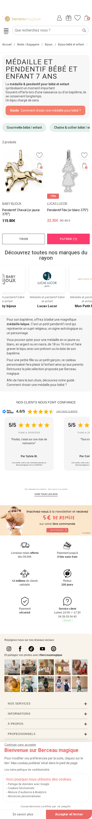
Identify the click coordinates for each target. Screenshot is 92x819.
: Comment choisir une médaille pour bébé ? (45, 110)
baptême (26, 319)
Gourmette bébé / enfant (24, 127)
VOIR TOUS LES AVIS (46, 494)
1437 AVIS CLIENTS (66, 411)
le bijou (21, 349)
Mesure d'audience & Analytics (27, 792)
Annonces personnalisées (24, 796)
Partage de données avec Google (28, 784)
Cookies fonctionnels (21, 788)
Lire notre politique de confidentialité (26, 769)
